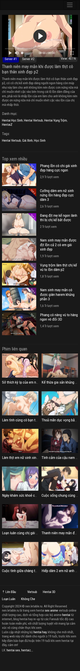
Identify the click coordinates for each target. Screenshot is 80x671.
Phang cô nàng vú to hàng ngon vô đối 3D (59, 317)
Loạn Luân (8, 599)
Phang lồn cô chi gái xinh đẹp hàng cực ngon (58, 167)
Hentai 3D (49, 592)
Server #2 (28, 59)
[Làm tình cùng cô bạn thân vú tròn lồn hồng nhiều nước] (20, 403)
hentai (66, 615)
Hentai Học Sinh (12, 120)
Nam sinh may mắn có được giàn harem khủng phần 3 (57, 294)
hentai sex (13, 650)
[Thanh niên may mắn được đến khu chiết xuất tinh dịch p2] (60, 516)
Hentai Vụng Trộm (55, 120)
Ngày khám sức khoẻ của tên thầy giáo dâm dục (37, 495)
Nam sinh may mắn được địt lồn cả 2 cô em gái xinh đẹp (58, 244)
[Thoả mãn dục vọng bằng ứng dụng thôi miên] (60, 403)
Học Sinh (40, 141)
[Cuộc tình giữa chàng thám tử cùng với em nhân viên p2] (20, 554)
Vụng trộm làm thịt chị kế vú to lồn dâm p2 (58, 267)
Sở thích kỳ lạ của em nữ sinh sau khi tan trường (37, 382)
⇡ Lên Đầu (9, 592)
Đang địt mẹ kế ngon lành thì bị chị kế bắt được (58, 217)
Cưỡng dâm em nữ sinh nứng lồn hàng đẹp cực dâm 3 (57, 195)
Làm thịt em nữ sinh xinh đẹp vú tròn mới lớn (34, 457)
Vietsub (32, 592)
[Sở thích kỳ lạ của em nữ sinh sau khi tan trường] (20, 366)
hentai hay (40, 632)
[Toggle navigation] (69, 5)
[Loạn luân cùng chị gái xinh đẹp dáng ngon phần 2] (20, 516)
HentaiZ (7, 125)
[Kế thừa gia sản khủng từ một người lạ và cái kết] (60, 366)
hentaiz (26, 650)
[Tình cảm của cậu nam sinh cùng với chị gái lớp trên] (60, 441)
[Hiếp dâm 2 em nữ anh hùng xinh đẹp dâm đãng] (60, 554)
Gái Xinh (27, 141)
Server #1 (11, 59)
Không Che (28, 599)
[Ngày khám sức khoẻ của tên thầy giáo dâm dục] (20, 479)
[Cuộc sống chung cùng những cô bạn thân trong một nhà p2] (60, 479)
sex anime (51, 610)
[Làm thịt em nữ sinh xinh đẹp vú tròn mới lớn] (20, 441)
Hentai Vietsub (33, 120)
